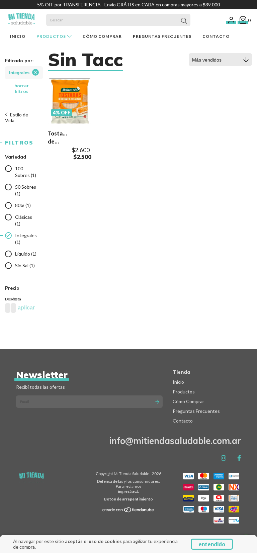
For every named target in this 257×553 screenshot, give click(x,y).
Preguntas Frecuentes (162, 36)
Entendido (211, 544)
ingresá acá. (128, 491)
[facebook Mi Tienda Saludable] (239, 458)
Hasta (12, 298)
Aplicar (26, 307)
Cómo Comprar (102, 36)
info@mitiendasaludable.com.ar (175, 440)
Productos (51, 36)
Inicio (17, 36)
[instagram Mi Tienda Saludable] (223, 458)
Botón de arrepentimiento (128, 498)
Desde (6, 298)
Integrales (19, 72)
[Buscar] (184, 21)
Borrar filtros (21, 88)
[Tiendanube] (128, 511)
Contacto (216, 36)
